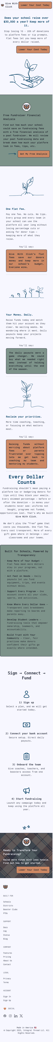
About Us (7, 961)
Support (7, 921)
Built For (8, 896)
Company (7, 947)
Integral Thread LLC (33, 1030)
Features (7, 953)
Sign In (7, 996)
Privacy (7, 978)
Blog (5, 939)
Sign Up (7, 1000)
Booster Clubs (10, 909)
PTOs (5, 913)
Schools (7, 902)
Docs (5, 927)
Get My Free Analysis (33, 154)
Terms (6, 982)
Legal (6, 972)
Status (6, 935)
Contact (7, 964)
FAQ (5, 931)
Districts (8, 906)
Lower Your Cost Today (35, 5)
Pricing (7, 957)
